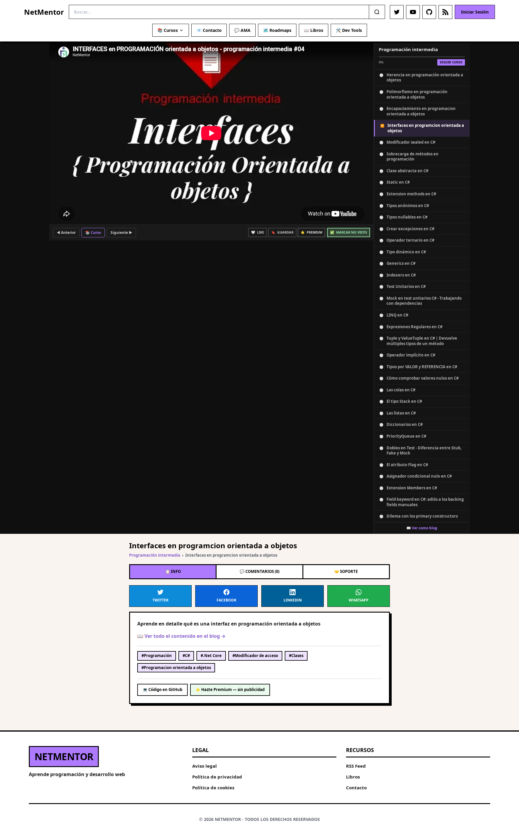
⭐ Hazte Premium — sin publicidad (230, 689)
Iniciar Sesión (475, 12)
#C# (186, 655)
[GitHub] (429, 12)
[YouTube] (413, 12)
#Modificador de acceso (255, 655)
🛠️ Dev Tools (349, 30)
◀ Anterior (66, 232)
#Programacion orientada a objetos (176, 667)
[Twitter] (397, 12)
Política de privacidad (217, 777)
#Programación (156, 655)
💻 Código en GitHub (162, 689)
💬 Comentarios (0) (259, 571)
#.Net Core (211, 655)
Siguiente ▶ (121, 232)
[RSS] (445, 12)
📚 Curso (93, 232)
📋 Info (173, 571)
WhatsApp (359, 600)
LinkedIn (293, 600)
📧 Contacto (209, 30)
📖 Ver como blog (421, 528)
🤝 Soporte (346, 571)
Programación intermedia (154, 555)
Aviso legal (204, 766)
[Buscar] (377, 12)
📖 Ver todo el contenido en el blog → (181, 636)
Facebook (226, 600)
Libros (353, 777)
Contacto (356, 788)
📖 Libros (313, 30)
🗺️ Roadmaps (277, 30)
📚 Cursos (167, 30)
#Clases (296, 655)
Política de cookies (213, 788)
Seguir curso (451, 62)
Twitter (160, 600)
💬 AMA (242, 30)
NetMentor (44, 12)
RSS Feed (356, 766)
